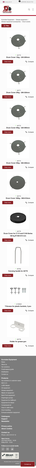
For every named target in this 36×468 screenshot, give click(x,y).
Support (4, 419)
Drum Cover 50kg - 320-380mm (18, 127)
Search (29, 9)
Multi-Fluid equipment (8, 395)
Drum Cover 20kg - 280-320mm (18, 92)
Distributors (4, 372)
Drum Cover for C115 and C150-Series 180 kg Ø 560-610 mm (18, 234)
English (7, 2)
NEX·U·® (4, 383)
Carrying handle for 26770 (18, 271)
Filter (7, 26)
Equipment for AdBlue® (8, 400)
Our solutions (5, 367)
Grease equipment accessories (11, 22)
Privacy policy (6, 426)
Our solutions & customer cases (11, 380)
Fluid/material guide (7, 369)
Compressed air (6, 405)
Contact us (27, 464)
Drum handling (6, 410)
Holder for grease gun (18, 341)
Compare (31, 62)
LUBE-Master (5, 385)
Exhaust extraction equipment (10, 412)
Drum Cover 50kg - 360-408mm (18, 163)
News (3, 362)
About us (4, 364)
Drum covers (26, 22)
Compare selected (26, 2)
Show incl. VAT (19, 461)
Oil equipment (5, 388)
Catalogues (5, 416)
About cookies (6, 428)
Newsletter (5, 421)
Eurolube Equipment (7, 20)
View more (7, 62)
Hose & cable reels (7, 407)
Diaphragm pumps (7, 398)
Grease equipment (21, 20)
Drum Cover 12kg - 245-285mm (18, 57)
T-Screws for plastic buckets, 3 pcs (18, 306)
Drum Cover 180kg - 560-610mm (18, 198)
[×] (33, 9)
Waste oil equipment (7, 393)
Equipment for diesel (7, 403)
